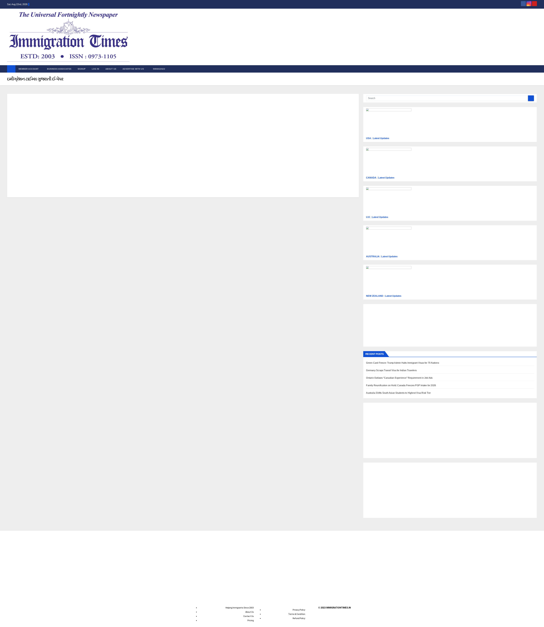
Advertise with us (133, 69)
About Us (110, 69)
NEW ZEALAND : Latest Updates (383, 296)
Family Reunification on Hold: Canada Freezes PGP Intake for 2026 (401, 385)
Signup (82, 69)
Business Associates (59, 69)
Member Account (29, 69)
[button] (535, 69)
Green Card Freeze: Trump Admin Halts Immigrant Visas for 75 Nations (402, 363)
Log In (95, 69)
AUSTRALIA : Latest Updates (382, 256)
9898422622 (158, 69)
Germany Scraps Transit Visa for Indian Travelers (391, 370)
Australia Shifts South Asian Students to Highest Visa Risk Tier (398, 393)
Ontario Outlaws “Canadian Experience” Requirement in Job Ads (399, 378)
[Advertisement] (129, 123)
